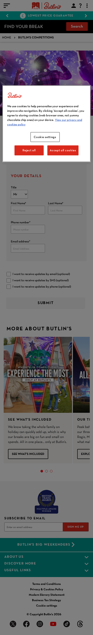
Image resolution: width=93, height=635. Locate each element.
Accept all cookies (63, 150)
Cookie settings (45, 137)
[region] (46, 123)
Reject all (29, 150)
